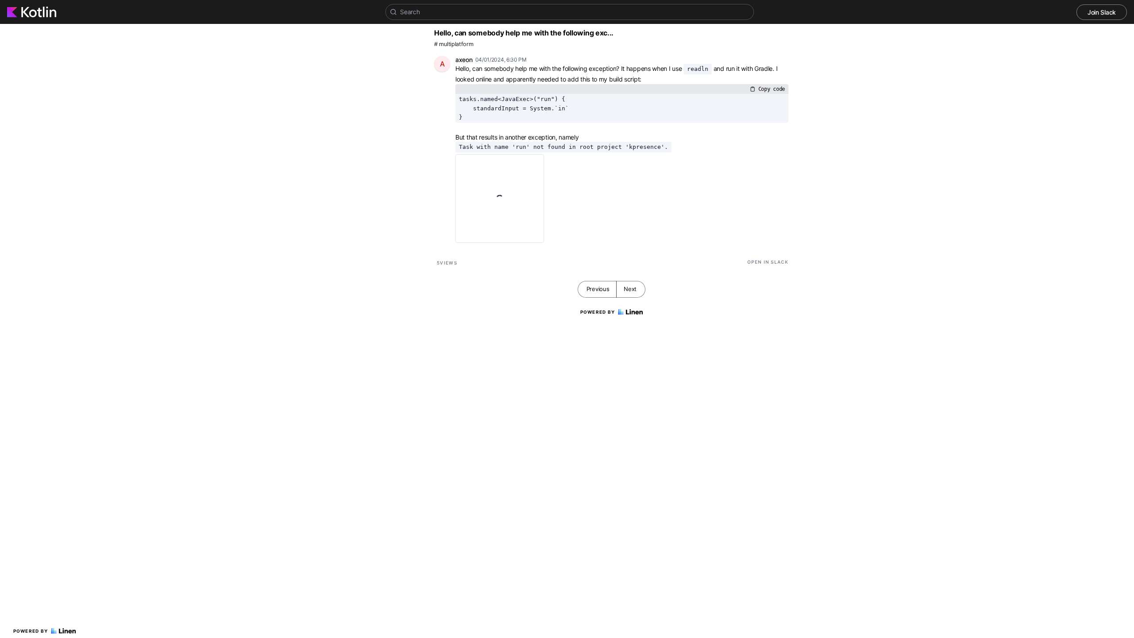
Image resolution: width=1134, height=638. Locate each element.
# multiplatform (454, 44)
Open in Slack (767, 262)
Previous (598, 288)
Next (630, 288)
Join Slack (1101, 12)
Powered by (30, 631)
